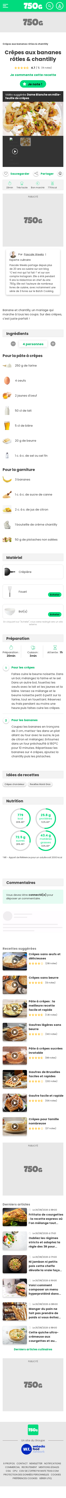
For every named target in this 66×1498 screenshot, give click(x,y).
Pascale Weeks (34, 254)
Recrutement (29, 1467)
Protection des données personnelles (26, 1474)
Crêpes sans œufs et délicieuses (45, 956)
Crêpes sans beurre (43, 978)
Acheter (54, 594)
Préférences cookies (25, 1478)
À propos (9, 1463)
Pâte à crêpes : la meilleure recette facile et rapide (42, 1005)
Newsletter (35, 1463)
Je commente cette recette (33, 75)
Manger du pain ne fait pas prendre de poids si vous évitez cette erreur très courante (44, 1313)
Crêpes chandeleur (14, 784)
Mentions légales (49, 1467)
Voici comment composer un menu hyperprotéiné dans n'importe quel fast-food (44, 1289)
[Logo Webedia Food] (33, 1449)
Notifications (52, 1463)
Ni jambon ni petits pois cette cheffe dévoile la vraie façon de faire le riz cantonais (45, 1266)
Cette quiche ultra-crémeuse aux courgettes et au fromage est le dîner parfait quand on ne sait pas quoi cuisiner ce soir (45, 1336)
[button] (43, 173)
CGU (8, 1470)
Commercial (12, 1467)
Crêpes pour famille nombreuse (44, 1121)
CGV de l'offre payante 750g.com (39, 1470)
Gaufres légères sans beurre (45, 1027)
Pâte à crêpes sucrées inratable (46, 1050)
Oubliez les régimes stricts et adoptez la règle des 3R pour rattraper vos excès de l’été (44, 1242)
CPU (15, 1470)
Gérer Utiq (45, 1478)
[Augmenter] (53, 343)
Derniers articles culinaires (33, 1349)
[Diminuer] (13, 343)
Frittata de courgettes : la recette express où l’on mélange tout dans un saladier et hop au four (46, 1219)
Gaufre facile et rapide (46, 1096)
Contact (22, 1463)
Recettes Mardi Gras (40, 784)
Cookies (56, 1474)
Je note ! (35, 84)
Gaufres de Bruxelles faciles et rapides (44, 1074)
